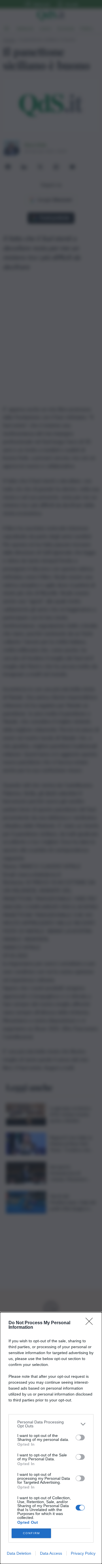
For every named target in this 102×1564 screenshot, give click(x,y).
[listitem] (51, 1424)
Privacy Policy (83, 1553)
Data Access (51, 1553)
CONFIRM (31, 1533)
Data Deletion (19, 1553)
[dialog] (51, 1438)
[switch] (80, 1437)
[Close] (91, 1323)
